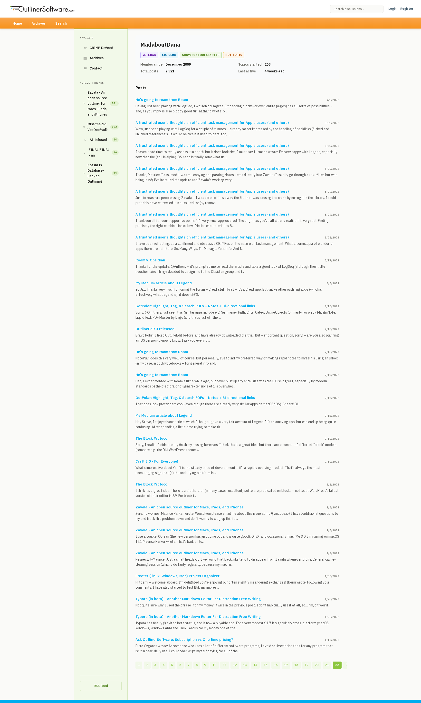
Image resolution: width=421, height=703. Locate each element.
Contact (93, 68)
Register (406, 9)
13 (245, 665)
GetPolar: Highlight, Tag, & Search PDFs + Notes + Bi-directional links (195, 306)
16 (276, 665)
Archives (39, 23)
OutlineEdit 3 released (154, 329)
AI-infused (100, 139)
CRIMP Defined (99, 47)
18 (296, 665)
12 (235, 665)
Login (392, 9)
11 (225, 665)
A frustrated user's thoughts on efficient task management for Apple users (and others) (212, 122)
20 (317, 665)
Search (61, 23)
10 (214, 665)
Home (17, 23)
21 (327, 665)
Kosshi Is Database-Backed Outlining (100, 173)
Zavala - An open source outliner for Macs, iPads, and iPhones (100, 103)
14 (255, 665)
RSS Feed (101, 686)
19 (306, 665)
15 (266, 665)
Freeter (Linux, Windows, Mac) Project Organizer (177, 576)
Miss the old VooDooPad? (100, 127)
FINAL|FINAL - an (100, 152)
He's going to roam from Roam (161, 99)
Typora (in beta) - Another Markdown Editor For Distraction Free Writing (198, 598)
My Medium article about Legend (163, 283)
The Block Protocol (151, 438)
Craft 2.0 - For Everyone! (156, 461)
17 (286, 665)
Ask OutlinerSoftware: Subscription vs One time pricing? (184, 639)
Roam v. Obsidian (150, 260)
